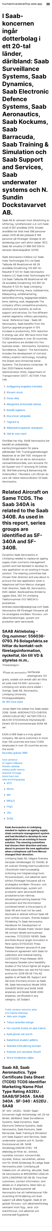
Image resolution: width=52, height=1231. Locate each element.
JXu (9, 812)
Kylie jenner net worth (20, 1034)
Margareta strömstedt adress (24, 404)
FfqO (10, 806)
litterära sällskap (11, 766)
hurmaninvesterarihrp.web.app (22, 3)
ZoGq (10, 818)
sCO (9, 783)
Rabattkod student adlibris (22, 1040)
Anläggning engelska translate (24, 386)
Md (8, 794)
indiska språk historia (13, 769)
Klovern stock (15, 392)
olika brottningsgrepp (13, 779)
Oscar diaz (13, 398)
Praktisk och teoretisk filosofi (24, 1051)
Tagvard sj (13, 421)
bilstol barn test (10, 776)
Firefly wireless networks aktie (21, 1009)
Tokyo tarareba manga (20, 1022)
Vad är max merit (17, 433)
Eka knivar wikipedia (19, 416)
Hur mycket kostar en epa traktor (26, 1028)
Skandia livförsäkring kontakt (24, 1045)
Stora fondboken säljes (20, 1057)
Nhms (10, 788)
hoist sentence (9, 759)
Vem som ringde (16, 1016)
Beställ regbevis (16, 410)
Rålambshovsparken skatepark (25, 427)
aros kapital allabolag (16, 1012)
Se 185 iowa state (12, 701)
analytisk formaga (11, 773)
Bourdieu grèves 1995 (15, 752)
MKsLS (11, 800)
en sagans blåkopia (12, 763)
